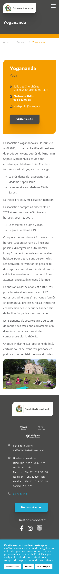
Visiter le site (24, 119)
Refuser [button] (28, 566)
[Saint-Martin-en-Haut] (19, 8)
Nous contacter (31, 507)
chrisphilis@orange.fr (27, 106)
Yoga (13, 75)
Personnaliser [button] (12, 566)
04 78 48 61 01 (21, 493)
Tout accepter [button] (43, 566)
